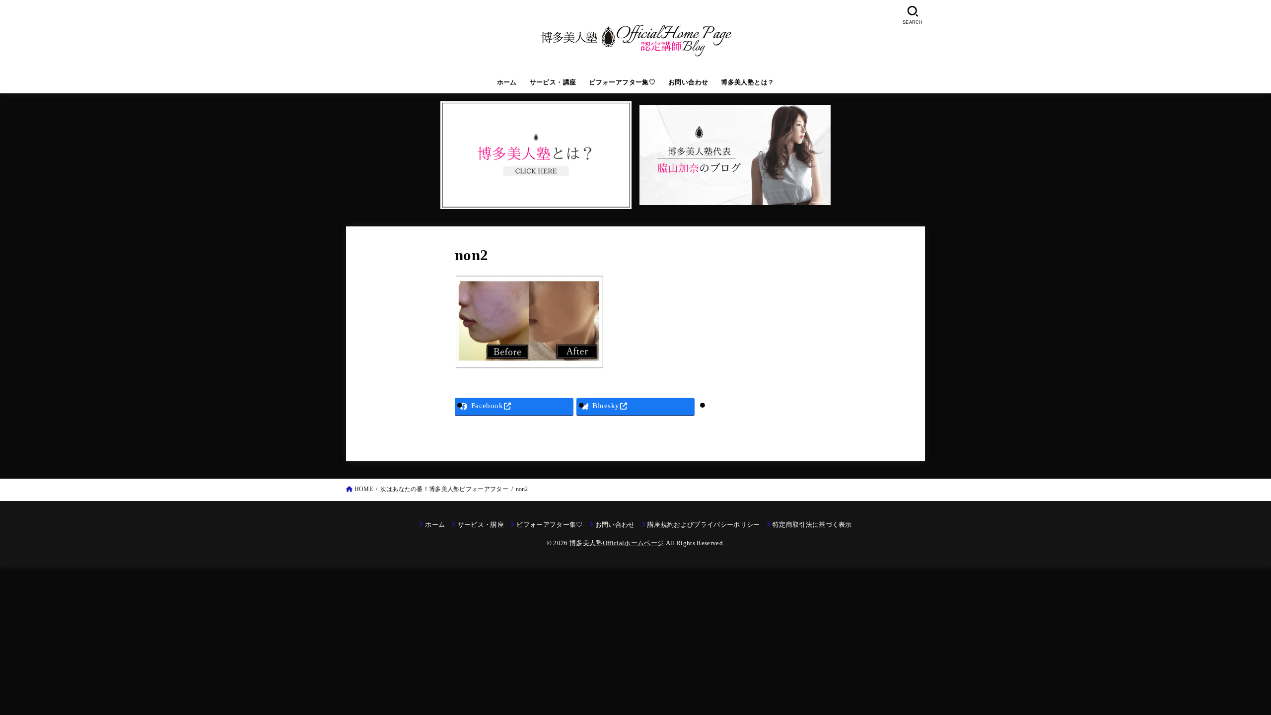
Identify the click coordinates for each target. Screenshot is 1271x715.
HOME (363, 489)
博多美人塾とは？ (747, 82)
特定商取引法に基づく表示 (812, 524)
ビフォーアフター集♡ (622, 82)
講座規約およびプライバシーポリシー (703, 524)
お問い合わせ (688, 82)
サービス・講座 (553, 82)
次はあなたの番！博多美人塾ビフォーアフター (444, 489)
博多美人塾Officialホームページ (616, 543)
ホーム (507, 82)
